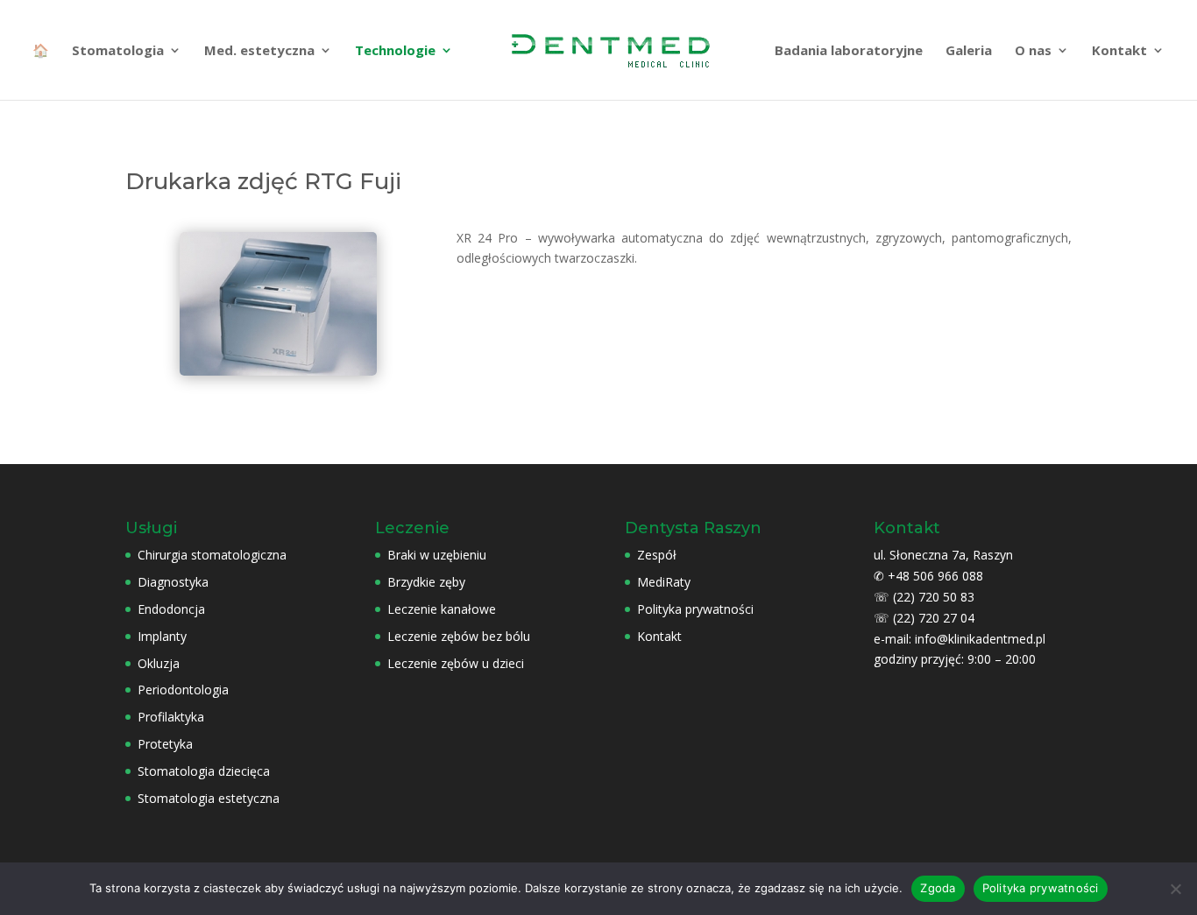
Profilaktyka (171, 716)
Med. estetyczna (259, 51)
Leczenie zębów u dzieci (455, 663)
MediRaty (664, 582)
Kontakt (1119, 51)
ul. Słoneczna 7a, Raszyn (943, 554)
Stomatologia (118, 51)
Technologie (395, 51)
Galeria (969, 51)
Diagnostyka (173, 582)
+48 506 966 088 (935, 575)
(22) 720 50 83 (933, 596)
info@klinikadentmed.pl (980, 638)
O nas (1033, 51)
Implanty (162, 636)
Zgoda (937, 888)
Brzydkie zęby (426, 582)
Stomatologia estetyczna (209, 798)
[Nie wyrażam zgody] (1175, 888)
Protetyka (165, 744)
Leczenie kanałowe (441, 609)
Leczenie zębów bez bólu (458, 636)
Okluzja (159, 663)
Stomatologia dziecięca (204, 771)
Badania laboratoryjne (849, 51)
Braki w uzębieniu (436, 554)
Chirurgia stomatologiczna (212, 554)
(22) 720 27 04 (933, 617)
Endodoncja (171, 609)
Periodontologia (183, 689)
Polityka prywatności (695, 609)
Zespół (656, 554)
